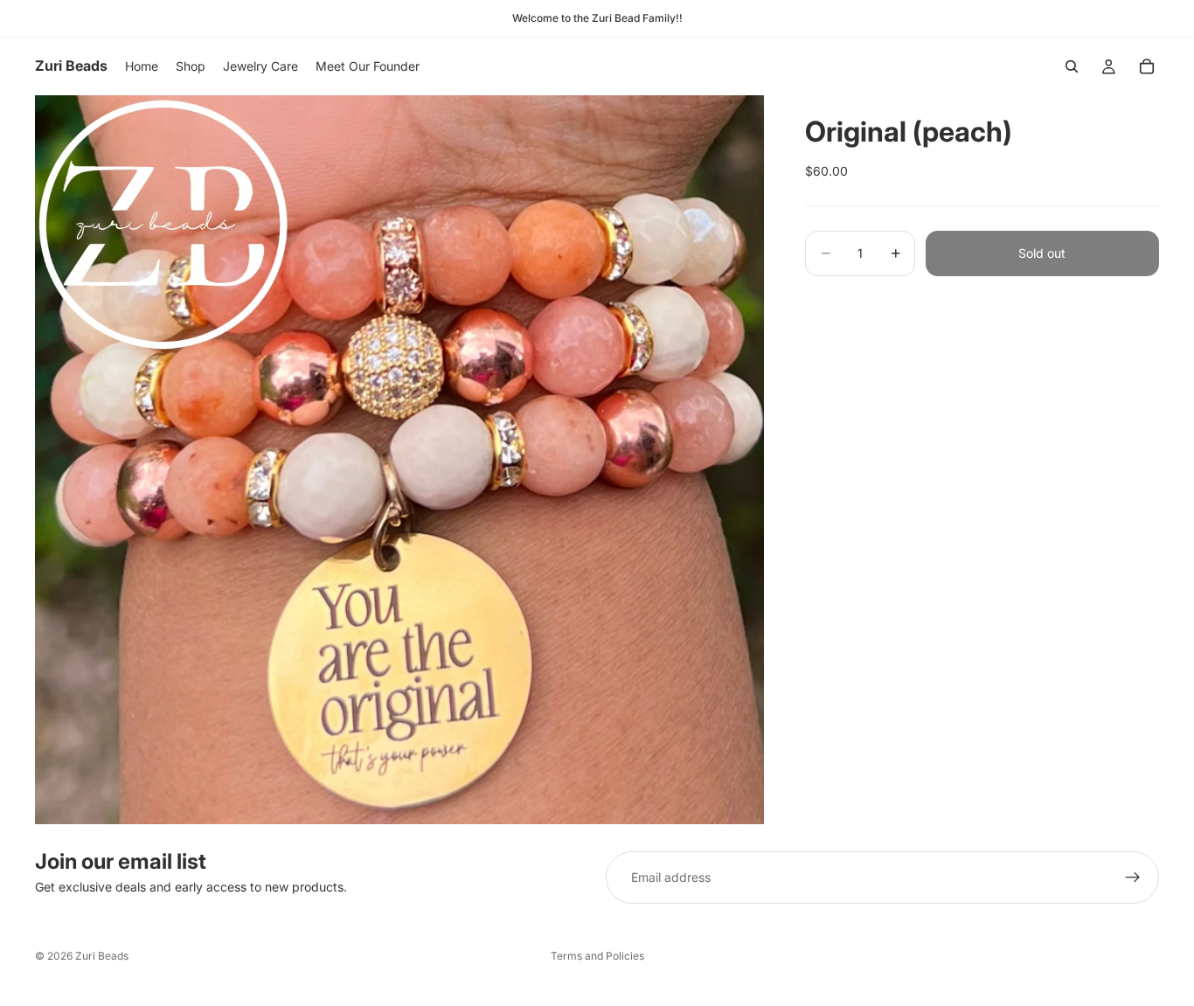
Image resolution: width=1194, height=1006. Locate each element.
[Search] (1071, 66)
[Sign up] (1132, 877)
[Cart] (1147, 66)
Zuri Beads (101, 955)
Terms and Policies (597, 955)
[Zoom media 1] (399, 459)
